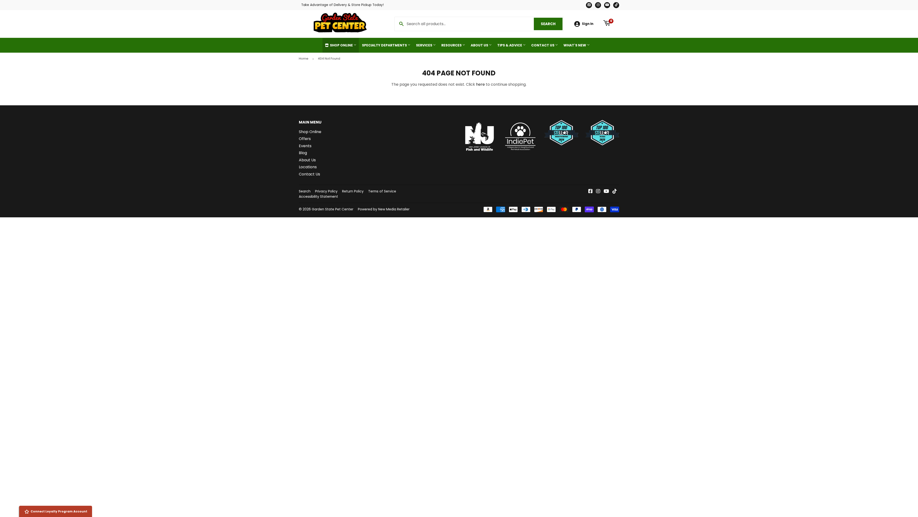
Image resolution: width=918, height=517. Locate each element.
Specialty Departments (385, 45)
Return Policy (353, 191)
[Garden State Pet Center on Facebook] (590, 191)
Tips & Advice (510, 45)
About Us (480, 45)
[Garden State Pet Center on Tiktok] (614, 191)
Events (305, 146)
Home (303, 58)
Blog (303, 153)
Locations (308, 167)
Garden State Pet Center (332, 209)
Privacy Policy (326, 191)
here (480, 84)
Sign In (587, 24)
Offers (305, 138)
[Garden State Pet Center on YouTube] (606, 191)
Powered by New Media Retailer (384, 209)
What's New (575, 45)
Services (424, 45)
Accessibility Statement (318, 196)
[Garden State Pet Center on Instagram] (598, 191)
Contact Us (543, 45)
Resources (451, 45)
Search (552, 23)
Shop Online (341, 45)
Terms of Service (382, 191)
